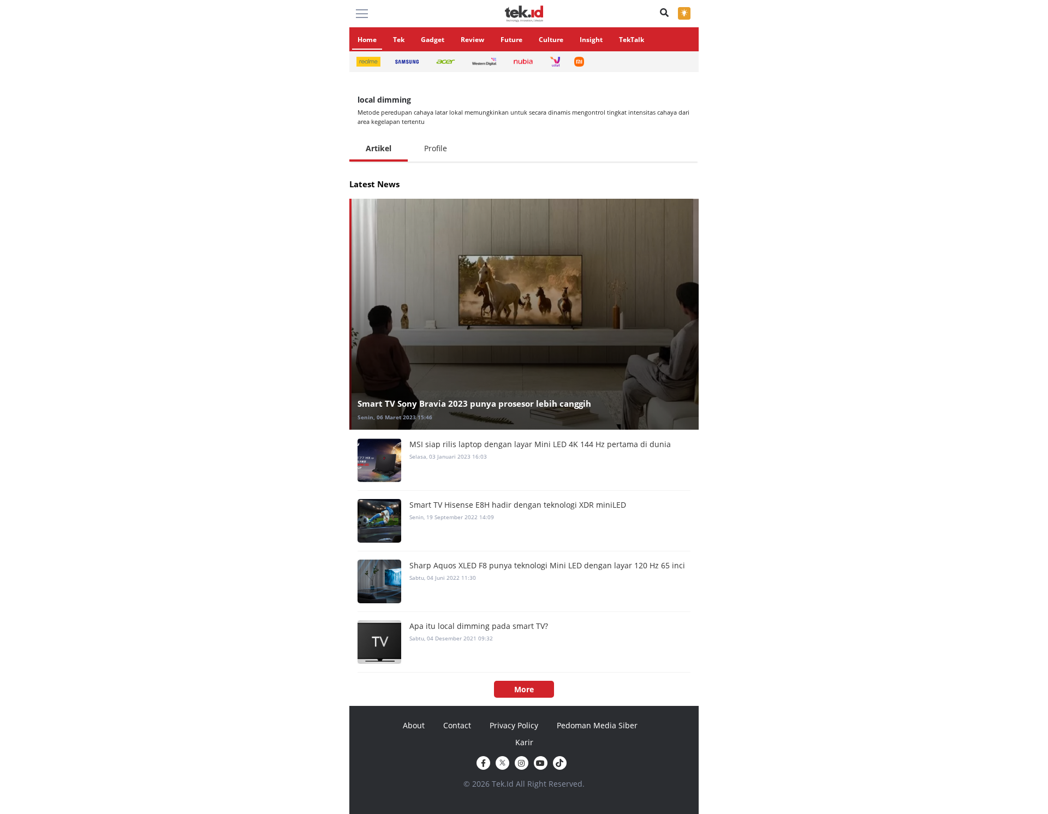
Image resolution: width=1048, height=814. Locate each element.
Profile (435, 148)
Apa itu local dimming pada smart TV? (478, 626)
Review (472, 39)
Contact (457, 725)
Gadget (432, 39)
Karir (524, 742)
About (414, 725)
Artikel (378, 148)
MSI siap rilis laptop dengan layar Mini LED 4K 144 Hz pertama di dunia (540, 444)
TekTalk (631, 39)
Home (367, 39)
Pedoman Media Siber (597, 725)
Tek (398, 39)
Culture (551, 39)
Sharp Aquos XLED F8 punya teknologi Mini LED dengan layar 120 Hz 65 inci (547, 565)
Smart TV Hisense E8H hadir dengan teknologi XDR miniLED (517, 505)
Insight (591, 39)
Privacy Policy (514, 725)
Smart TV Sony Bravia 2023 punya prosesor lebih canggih (474, 403)
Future (511, 39)
